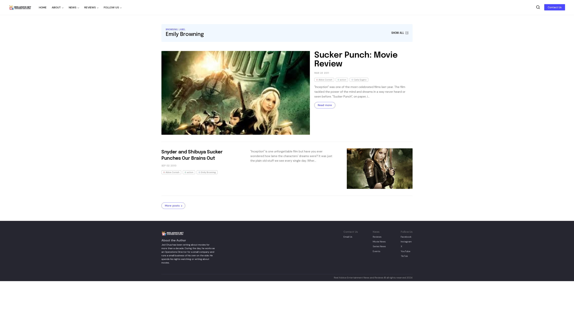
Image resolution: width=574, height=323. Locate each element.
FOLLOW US (111, 7)
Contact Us (555, 7)
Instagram (406, 241)
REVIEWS (90, 7)
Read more (325, 105)
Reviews (377, 237)
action (343, 79)
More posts (172, 205)
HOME (43, 7)
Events (376, 251)
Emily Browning (208, 172)
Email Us (348, 237)
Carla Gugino (360, 79)
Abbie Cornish (325, 79)
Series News (379, 246)
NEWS (73, 7)
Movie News (379, 241)
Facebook (406, 237)
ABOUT (56, 7)
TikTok (404, 256)
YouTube (405, 251)
